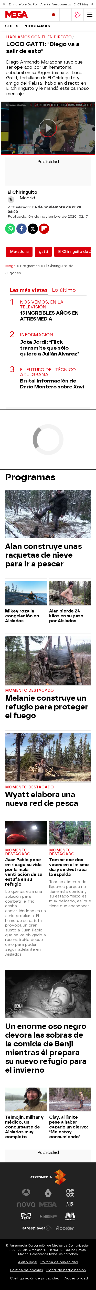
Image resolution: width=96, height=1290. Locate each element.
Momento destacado (29, 690)
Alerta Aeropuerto (55, 4)
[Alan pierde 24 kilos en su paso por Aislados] (70, 593)
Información (36, 334)
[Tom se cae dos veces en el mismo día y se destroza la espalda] (70, 833)
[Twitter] (11, 199)
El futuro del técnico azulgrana (48, 372)
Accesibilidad (76, 1278)
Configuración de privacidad (34, 1278)
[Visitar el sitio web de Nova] (26, 1204)
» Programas (28, 266)
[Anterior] (4, 4)
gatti (43, 252)
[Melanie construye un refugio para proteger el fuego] (48, 661)
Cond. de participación (66, 1270)
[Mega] (25, 15)
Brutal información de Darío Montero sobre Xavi (52, 384)
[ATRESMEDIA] (48, 1177)
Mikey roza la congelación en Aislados (22, 616)
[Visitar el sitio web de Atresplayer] (37, 1228)
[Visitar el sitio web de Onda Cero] (26, 1216)
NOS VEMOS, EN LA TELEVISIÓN (41, 304)
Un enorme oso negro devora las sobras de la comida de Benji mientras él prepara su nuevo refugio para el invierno (46, 1048)
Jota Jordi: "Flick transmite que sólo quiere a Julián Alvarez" (49, 348)
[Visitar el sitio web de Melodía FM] (70, 1216)
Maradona (19, 252)
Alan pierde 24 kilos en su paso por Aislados (66, 616)
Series (11, 26)
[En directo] (53, 14)
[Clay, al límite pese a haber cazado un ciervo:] (70, 1100)
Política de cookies (26, 1270)
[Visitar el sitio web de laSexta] (48, 1193)
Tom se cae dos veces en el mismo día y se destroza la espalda (69, 867)
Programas (37, 26)
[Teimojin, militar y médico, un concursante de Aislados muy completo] (26, 1100)
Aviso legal (27, 1262)
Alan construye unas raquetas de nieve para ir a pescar (43, 555)
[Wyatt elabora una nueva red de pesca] (48, 758)
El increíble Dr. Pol (23, 4)
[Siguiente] (92, 4)
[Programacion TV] (65, 14)
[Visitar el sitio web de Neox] (70, 1193)
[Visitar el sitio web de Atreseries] (70, 1204)
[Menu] (90, 14)
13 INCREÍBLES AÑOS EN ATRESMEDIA (49, 316)
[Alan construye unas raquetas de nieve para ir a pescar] (48, 514)
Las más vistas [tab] (29, 290)
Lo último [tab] (64, 290)
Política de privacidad (59, 1262)
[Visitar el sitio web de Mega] (48, 1204)
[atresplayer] (77, 14)
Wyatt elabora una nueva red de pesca (41, 799)
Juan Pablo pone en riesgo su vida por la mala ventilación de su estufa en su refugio (23, 872)
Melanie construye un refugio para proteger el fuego (46, 707)
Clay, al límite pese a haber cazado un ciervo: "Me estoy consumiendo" (68, 1127)
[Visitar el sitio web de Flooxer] (65, 1228)
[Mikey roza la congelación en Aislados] (26, 593)
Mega (10, 266)
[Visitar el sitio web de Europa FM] (48, 1216)
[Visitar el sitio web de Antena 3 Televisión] (26, 1193)
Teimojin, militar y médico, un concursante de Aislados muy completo (24, 1127)
